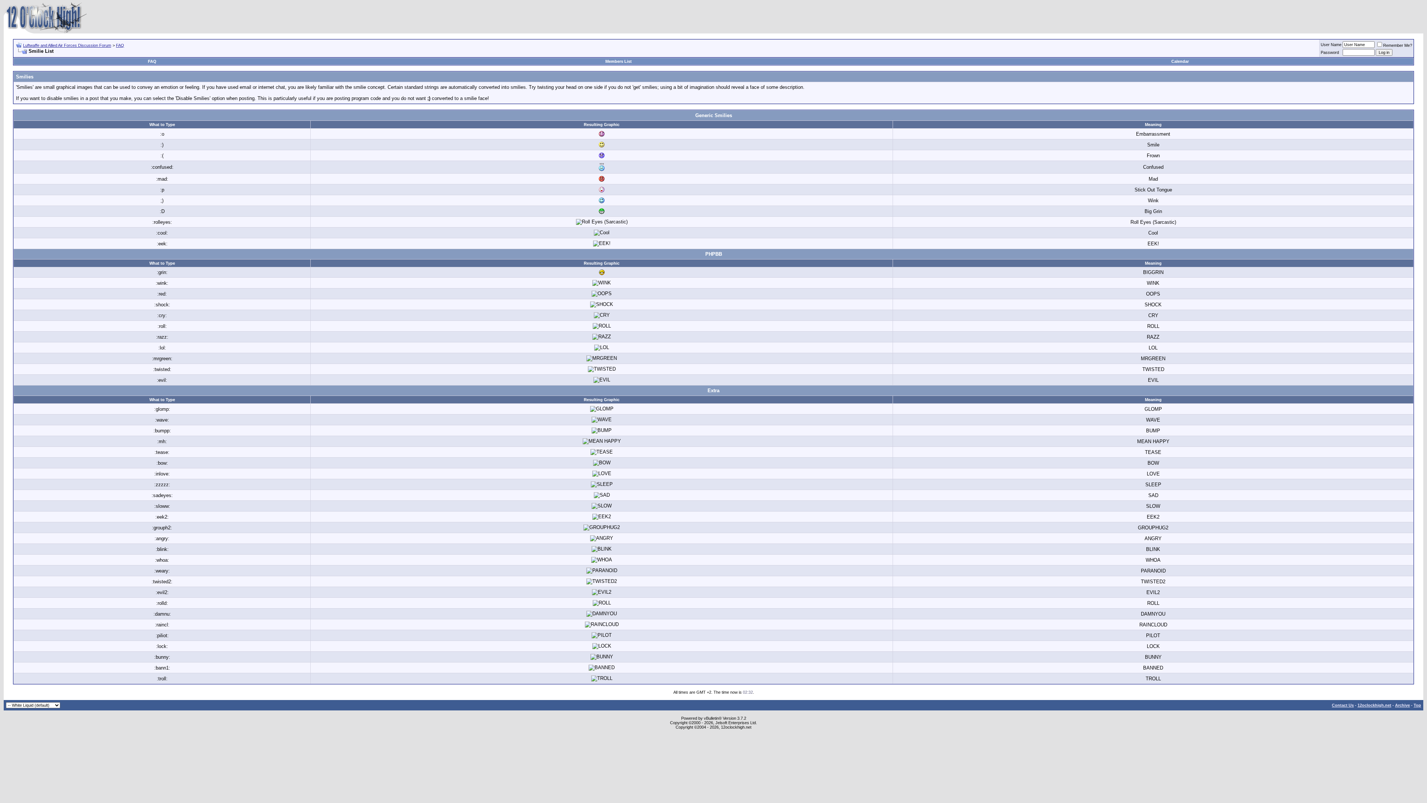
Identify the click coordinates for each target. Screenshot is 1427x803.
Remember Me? (1397, 45)
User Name (1331, 44)
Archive (1402, 705)
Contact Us (1343, 705)
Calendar (1180, 61)
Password (1330, 52)
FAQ (120, 45)
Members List (618, 61)
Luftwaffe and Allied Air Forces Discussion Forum (67, 45)
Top (1417, 705)
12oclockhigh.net (1374, 705)
